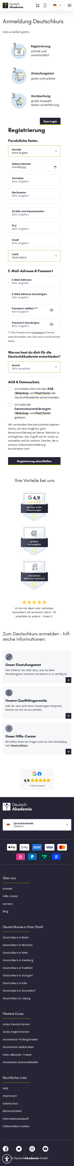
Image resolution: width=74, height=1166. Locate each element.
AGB (5, 1088)
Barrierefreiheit (12, 1111)
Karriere (8, 903)
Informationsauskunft (16, 1118)
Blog (5, 911)
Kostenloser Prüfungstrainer (20, 1039)
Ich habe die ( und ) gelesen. (33, 411)
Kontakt (7, 888)
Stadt (15, 240)
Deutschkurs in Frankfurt (18, 968)
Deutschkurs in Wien (15, 952)
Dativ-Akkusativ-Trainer (17, 1054)
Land (15, 254)
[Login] (44, 5)
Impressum (10, 1095)
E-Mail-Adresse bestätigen (29, 294)
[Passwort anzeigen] (51, 310)
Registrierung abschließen (34, 461)
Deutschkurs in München (18, 945)
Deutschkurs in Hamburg (18, 960)
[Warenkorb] (37, 5)
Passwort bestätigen (25, 322)
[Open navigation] (69, 5)
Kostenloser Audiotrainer (18, 1047)
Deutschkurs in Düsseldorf (19, 990)
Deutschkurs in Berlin (16, 937)
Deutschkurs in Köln (15, 983)
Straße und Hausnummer (28, 211)
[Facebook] (6, 1148)
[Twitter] (19, 1148)
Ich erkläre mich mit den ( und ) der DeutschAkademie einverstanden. (37, 393)
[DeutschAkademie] (13, 5)
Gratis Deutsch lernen (16, 1024)
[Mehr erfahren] (68, 680)
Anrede (16, 149)
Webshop (22, 393)
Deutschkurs (19, 745)
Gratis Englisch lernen (16, 1031)
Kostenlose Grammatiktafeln (20, 1062)
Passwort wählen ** (25, 308)
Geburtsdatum (21, 163)
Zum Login (50, 121)
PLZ (14, 225)
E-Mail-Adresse (21, 279)
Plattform (42, 393)
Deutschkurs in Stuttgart (18, 975)
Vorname (18, 178)
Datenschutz (10, 1103)
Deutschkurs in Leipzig (16, 998)
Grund (16, 365)
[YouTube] (45, 1148)
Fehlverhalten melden (16, 1126)
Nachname (19, 192)
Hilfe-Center (10, 896)
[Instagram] (32, 1148)
